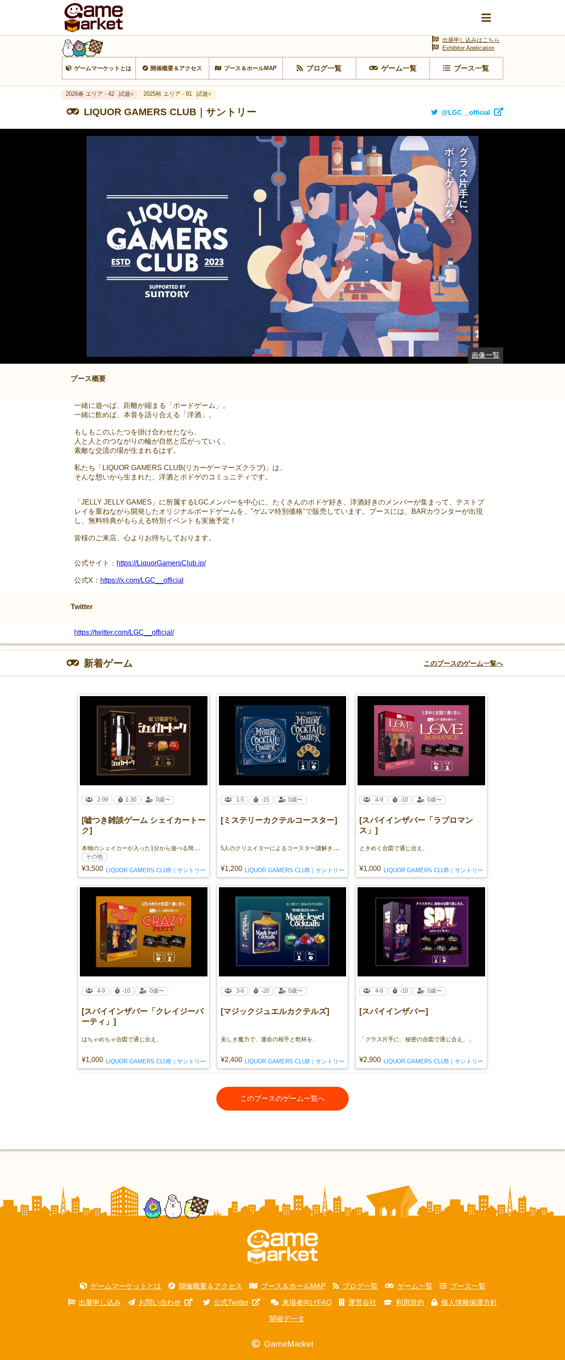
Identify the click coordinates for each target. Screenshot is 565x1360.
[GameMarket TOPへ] (282, 1247)
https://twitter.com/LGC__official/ (124, 632)
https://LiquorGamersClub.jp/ (161, 563)
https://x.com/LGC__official (142, 580)
